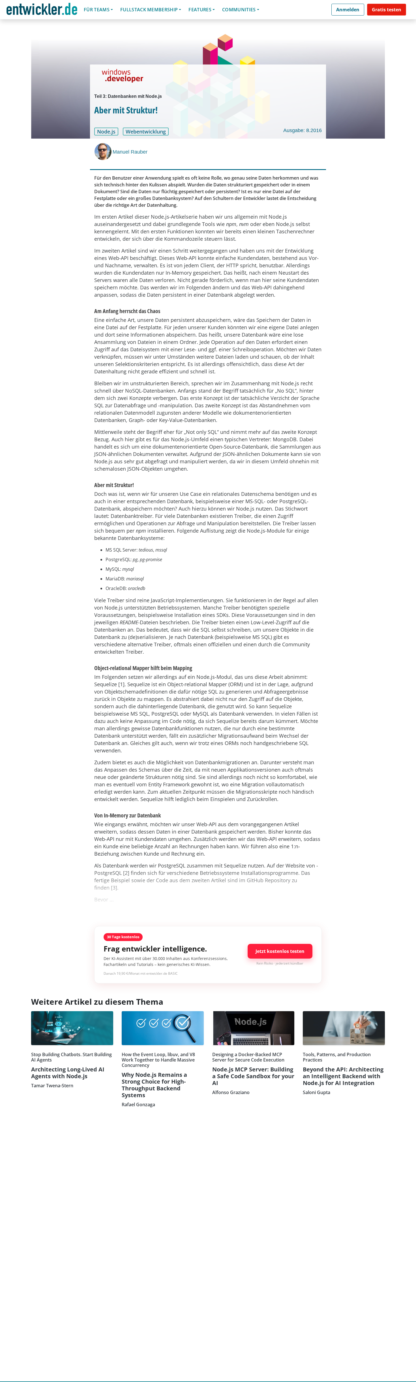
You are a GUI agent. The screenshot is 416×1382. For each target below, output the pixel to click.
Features (199, 10)
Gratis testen (386, 10)
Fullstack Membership (149, 10)
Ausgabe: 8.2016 (302, 130)
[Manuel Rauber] (104, 151)
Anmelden (347, 10)
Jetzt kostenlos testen (280, 951)
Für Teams (97, 10)
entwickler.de (42, 10)
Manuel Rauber (130, 152)
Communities (239, 10)
